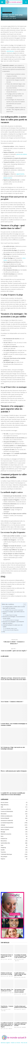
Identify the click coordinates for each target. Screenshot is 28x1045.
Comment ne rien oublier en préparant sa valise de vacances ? (13, 597)
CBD (2, 807)
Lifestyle (3, 825)
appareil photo (20, 174)
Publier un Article (15, 1042)
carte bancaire (10, 51)
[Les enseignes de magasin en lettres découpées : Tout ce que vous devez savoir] (20, 949)
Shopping (3, 847)
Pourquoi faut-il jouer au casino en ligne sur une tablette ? (7, 956)
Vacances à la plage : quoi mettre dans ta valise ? (13, 612)
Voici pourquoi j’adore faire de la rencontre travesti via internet (19, 991)
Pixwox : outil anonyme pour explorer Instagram (14, 771)
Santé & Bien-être (5, 843)
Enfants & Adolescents (6, 816)
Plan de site (24, 1042)
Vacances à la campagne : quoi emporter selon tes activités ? (13, 622)
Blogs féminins (4, 804)
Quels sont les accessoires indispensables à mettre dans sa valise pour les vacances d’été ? (13, 581)
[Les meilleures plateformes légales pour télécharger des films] (20, 1017)
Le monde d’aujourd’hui (7, 12)
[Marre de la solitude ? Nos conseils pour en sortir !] (7, 984)
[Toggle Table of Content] (24, 604)
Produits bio (4, 838)
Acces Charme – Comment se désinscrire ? (12, 701)
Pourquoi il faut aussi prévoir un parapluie (14, 610)
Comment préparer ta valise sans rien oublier (13, 625)
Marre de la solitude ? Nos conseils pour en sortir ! (7, 990)
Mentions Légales (5, 1042)
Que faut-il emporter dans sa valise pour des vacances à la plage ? (13, 585)
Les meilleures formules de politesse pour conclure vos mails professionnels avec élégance (7, 1024)
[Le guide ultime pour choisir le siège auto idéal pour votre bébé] (20, 967)
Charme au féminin (6, 809)
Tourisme (3, 852)
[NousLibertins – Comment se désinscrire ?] (7, 1000)
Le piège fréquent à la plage (11, 615)
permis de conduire (21, 154)
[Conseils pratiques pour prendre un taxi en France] (20, 1000)
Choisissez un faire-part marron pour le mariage (6, 973)
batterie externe (8, 178)
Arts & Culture (4, 802)
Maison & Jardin (5, 829)
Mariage (3, 831)
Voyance (3, 858)
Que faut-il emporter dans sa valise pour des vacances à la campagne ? (13, 593)
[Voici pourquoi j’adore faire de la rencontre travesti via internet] (20, 984)
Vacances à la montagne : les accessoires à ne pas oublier (14, 617)
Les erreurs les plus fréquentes (11, 630)
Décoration (3, 813)
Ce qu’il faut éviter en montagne (12, 620)
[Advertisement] (14, 876)
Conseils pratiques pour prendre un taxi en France (20, 1007)
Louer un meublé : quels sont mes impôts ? (14, 650)
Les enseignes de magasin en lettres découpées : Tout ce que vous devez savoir (20, 956)
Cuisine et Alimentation (7, 811)
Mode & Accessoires (6, 834)
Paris (2, 836)
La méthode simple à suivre (11, 628)
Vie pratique (4, 856)
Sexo (2, 845)
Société (3, 850)
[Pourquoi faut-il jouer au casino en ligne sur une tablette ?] (7, 949)
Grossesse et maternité (7, 820)
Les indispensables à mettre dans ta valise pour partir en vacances (14, 607)
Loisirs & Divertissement (7, 827)
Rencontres (4, 840)
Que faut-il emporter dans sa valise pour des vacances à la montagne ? (13, 589)
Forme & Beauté (5, 818)
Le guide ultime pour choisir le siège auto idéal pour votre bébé (20, 974)
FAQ (4, 631)
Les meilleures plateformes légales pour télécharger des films (20, 1024)
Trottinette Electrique (6, 854)
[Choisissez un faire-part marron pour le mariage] (7, 967)
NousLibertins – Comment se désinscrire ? (7, 1007)
